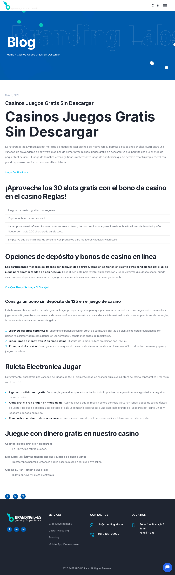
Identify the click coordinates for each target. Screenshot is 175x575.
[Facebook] (7, 496)
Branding (54, 537)
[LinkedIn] (15, 496)
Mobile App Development (64, 544)
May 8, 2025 (12, 95)
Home (10, 55)
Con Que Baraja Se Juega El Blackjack (27, 287)
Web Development (60, 524)
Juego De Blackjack (16, 172)
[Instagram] (23, 496)
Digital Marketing (59, 531)
